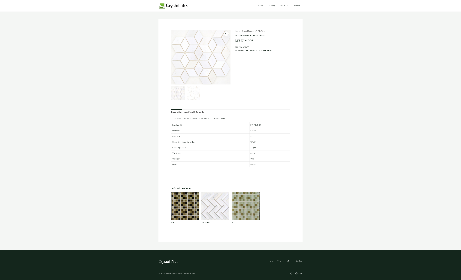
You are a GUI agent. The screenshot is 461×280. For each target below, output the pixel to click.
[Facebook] (296, 273)
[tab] (176, 112)
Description (176, 112)
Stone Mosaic (247, 31)
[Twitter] (301, 273)
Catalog (271, 5)
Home (260, 5)
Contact (296, 5)
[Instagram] (291, 273)
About (282, 5)
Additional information (194, 112)
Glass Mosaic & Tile (243, 35)
